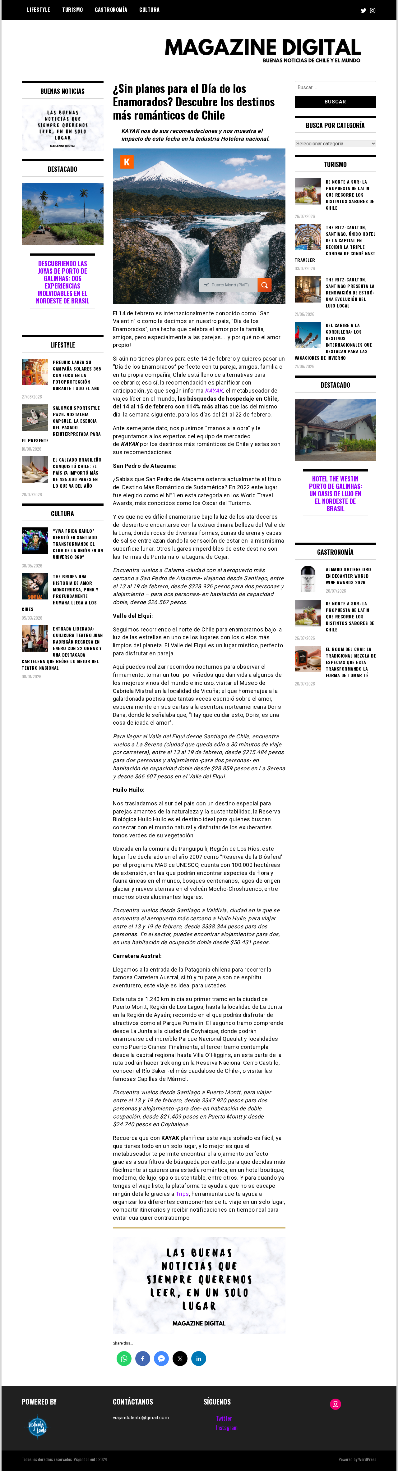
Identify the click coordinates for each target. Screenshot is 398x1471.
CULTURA (149, 9)
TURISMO (72, 9)
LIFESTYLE (38, 9)
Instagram (227, 1427)
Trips (181, 1194)
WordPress (367, 1459)
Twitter (224, 1418)
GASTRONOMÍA (111, 9)
